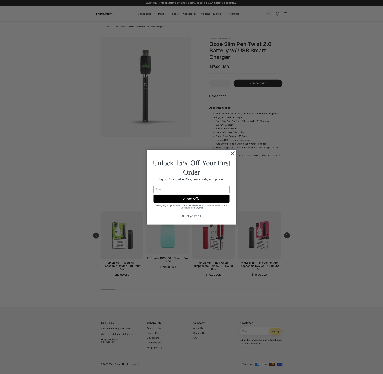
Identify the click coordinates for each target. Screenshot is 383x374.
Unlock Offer (192, 198)
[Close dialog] (232, 153)
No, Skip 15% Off (191, 216)
